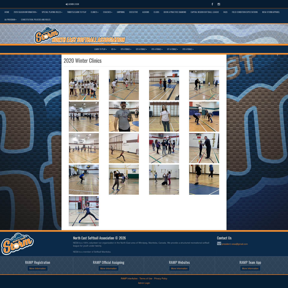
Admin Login (144, 282)
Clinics (94, 12)
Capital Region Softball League (205, 12)
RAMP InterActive (129, 278)
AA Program (9, 19)
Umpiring (121, 12)
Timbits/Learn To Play (76, 12)
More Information (37, 268)
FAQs (225, 12)
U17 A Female (172, 49)
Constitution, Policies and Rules (35, 19)
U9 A (113, 49)
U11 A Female (125, 49)
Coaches (107, 12)
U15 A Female (156, 49)
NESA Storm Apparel (271, 12)
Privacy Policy (160, 278)
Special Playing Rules (51, 12)
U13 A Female (141, 49)
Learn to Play (99, 49)
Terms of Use (146, 278)
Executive (133, 12)
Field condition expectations (245, 12)
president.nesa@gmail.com (235, 243)
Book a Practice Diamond (175, 12)
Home (6, 12)
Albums (145, 12)
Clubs (156, 12)
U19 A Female (187, 49)
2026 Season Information (25, 12)
